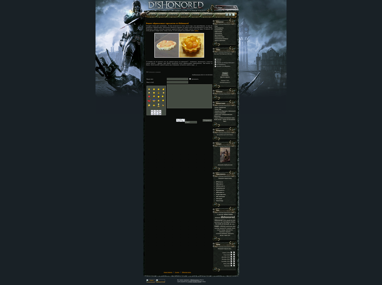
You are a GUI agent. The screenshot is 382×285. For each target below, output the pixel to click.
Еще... (225, 121)
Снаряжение (219, 30)
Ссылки (177, 272)
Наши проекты (168, 272)
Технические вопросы (221, 39)
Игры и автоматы (220, 40)
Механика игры (219, 37)
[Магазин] (207, 14)
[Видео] (163, 14)
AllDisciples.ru (220, 192)
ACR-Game (219, 198)
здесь (196, 30)
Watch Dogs (219, 201)
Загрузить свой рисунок (225, 165)
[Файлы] (185, 14)
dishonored (151, 72)
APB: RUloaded (220, 196)
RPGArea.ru (219, 182)
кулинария (158, 72)
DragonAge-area (221, 194)
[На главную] (176, 8)
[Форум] (196, 14)
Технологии (218, 33)
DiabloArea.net (220, 188)
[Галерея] (174, 14)
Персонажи (218, 31)
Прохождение (219, 28)
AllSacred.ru (219, 184)
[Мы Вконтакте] (230, 16)
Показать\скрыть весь (225, 178)
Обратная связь (186, 272)
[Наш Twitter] (233, 16)
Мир (216, 26)
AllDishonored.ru (194, 280)
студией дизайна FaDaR (194, 281)
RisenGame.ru (220, 190)
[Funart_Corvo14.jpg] (225, 162)
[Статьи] (152, 14)
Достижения (218, 35)
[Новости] (231, 253)
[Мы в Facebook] (227, 16)
